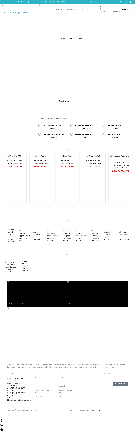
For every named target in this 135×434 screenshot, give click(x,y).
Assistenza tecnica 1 (83, 125)
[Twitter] (109, 378)
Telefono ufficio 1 (114, 125)
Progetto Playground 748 (120, 164)
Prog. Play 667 (93, 160)
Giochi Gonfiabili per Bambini (90, 379)
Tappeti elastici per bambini (89, 407)
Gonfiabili (83, 385)
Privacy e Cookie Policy (92, 410)
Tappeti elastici (85, 404)
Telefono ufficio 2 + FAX (53, 134)
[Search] (82, 9)
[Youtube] (130, 2)
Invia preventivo (126, 9)
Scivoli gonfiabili (85, 388)
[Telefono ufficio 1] (103, 125)
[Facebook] (124, 2)
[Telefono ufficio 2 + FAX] (39, 134)
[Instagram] (127, 2)
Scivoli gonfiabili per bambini (90, 391)
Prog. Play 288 (14, 160)
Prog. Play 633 (41, 160)
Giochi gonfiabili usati (87, 401)
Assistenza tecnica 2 (83, 134)
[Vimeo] (121, 378)
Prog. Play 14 (68, 160)
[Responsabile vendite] (39, 125)
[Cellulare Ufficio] (103, 134)
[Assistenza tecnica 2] (71, 134)
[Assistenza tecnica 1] (71, 125)
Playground (84, 398)
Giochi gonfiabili (85, 382)
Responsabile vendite (52, 125)
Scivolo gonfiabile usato (88, 395)
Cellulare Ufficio (114, 134)
